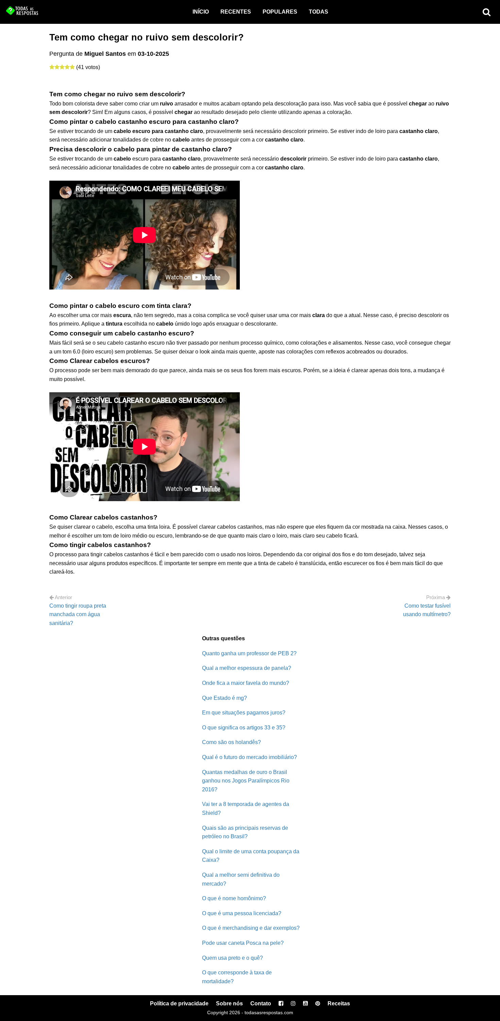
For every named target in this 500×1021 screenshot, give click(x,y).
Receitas (339, 1003)
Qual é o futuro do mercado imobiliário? (249, 757)
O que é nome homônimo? (234, 898)
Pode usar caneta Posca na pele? (243, 943)
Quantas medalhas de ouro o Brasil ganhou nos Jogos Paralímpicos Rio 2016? (245, 780)
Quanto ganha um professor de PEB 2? (249, 653)
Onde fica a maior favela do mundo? (245, 683)
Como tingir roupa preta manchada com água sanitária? (77, 614)
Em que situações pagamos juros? (243, 712)
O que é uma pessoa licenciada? (241, 913)
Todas (318, 12)
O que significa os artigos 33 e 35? (243, 727)
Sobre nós (229, 1003)
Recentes (235, 12)
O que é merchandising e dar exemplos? (251, 928)
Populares (280, 12)
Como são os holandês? (231, 742)
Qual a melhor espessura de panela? (246, 668)
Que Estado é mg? (224, 698)
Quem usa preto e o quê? (232, 958)
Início (201, 12)
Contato (260, 1003)
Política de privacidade (179, 1003)
